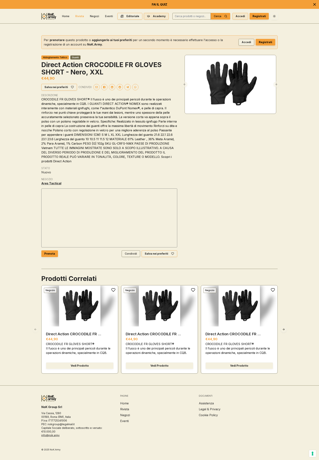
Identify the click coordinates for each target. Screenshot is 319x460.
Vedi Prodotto (80, 365)
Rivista (79, 16)
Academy (159, 16)
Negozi (94, 16)
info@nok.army (50, 435)
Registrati (259, 16)
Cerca (217, 16)
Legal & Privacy (209, 409)
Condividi (131, 253)
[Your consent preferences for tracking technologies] (312, 453)
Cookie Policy (208, 415)
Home (65, 16)
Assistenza (206, 403)
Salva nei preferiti (56, 87)
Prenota (49, 253)
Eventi (109, 16)
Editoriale (132, 16)
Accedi (240, 16)
